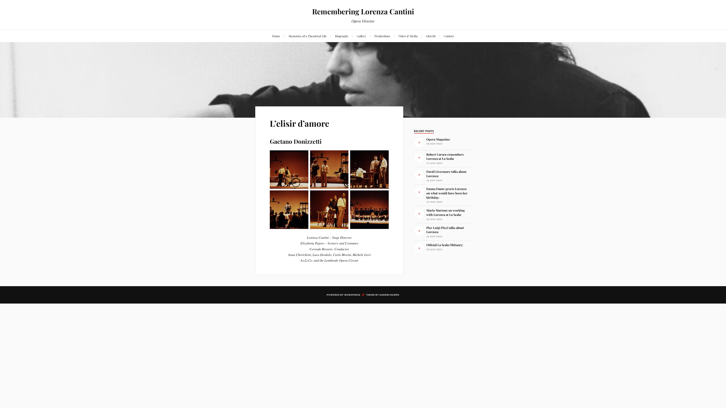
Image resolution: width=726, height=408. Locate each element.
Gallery (361, 36)
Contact (449, 36)
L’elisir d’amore (299, 123)
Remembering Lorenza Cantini (363, 11)
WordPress (352, 294)
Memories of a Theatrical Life (308, 36)
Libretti (430, 36)
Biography (341, 36)
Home (276, 36)
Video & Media (408, 36)
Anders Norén (389, 294)
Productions (382, 36)
